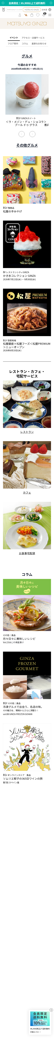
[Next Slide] (32, 134)
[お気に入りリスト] (38, 15)
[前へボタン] (3, 3)
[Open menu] (50, 15)
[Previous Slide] (22, 134)
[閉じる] (51, 1010)
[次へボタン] (51, 3)
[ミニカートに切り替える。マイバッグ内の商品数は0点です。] (32, 15)
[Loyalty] (26, 15)
